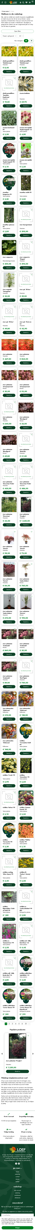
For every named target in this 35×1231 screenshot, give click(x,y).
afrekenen (17, 1198)
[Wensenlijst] (26, 2)
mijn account (17, 1190)
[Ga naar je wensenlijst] (27, 2)
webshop (17, 1174)
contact (18, 1177)
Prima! (17, 1228)
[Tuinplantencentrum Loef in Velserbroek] (13, 2)
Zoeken (23, 2)
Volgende (29, 1024)
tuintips (17, 1182)
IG (5, 2)
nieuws (17, 1179)
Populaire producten (17, 1029)
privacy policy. (29, 1211)
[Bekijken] (30, 2)
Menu (33, 2)
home (17, 1172)
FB (2, 2)
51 (26, 1024)
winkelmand (17, 1195)
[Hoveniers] (20, 2)
